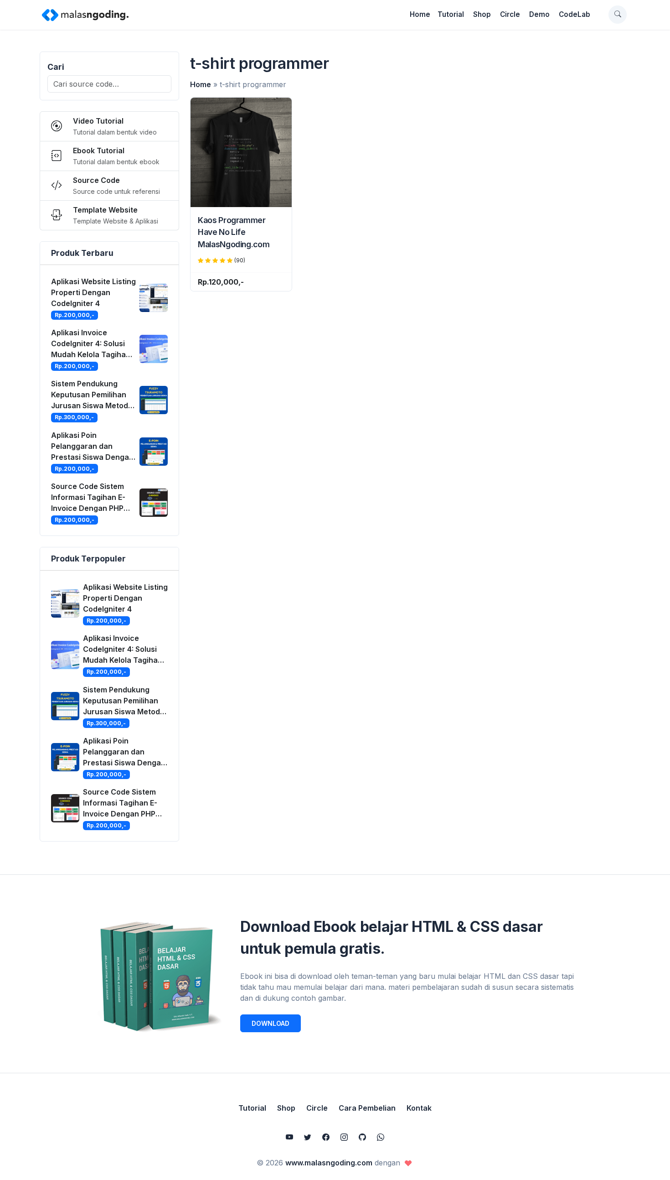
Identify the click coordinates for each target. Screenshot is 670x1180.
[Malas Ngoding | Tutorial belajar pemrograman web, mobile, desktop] (85, 14)
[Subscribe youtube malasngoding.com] (289, 1137)
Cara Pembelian (367, 1107)
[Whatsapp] (380, 1137)
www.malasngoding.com (328, 1162)
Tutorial (451, 14)
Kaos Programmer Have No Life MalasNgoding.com (233, 232)
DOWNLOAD (270, 1023)
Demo (539, 14)
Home (420, 14)
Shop (482, 14)
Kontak (419, 1107)
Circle (510, 14)
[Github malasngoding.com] (362, 1137)
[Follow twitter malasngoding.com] (307, 1137)
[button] (617, 14)
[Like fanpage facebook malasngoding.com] (326, 1137)
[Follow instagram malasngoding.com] (344, 1137)
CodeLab (574, 14)
